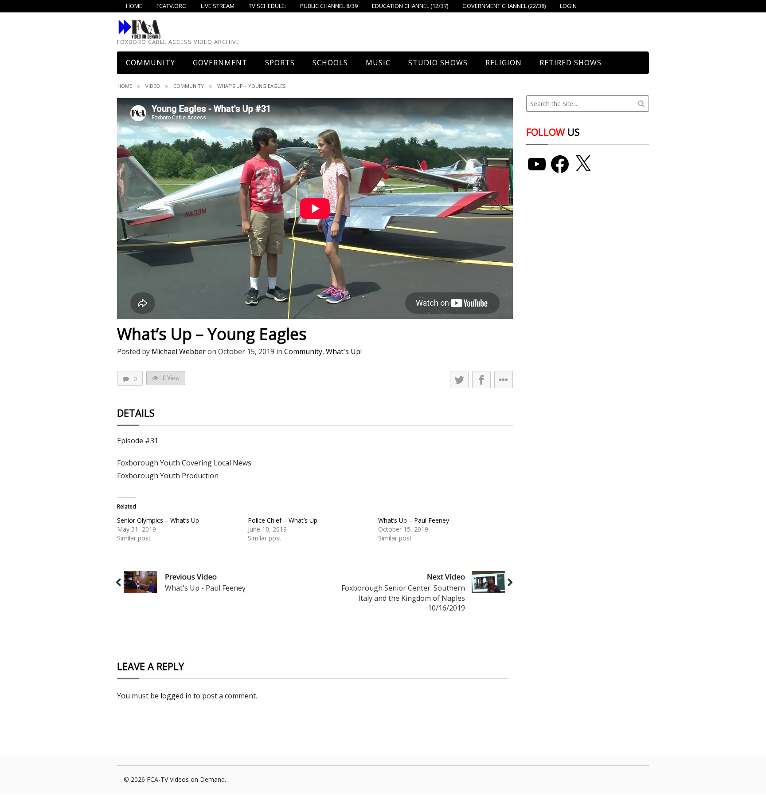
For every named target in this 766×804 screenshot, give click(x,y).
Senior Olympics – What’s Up (158, 520)
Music (378, 62)
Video (152, 86)
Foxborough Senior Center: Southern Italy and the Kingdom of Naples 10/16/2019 (403, 598)
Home (124, 86)
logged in (176, 696)
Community (188, 86)
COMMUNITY (150, 62)
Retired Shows (570, 62)
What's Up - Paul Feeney (205, 588)
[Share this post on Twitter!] (459, 379)
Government (220, 62)
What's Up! (344, 351)
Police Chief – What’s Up (282, 520)
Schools (330, 62)
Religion (503, 62)
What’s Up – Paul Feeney (413, 520)
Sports (280, 62)
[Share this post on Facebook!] (481, 379)
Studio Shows (438, 62)
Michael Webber (179, 351)
